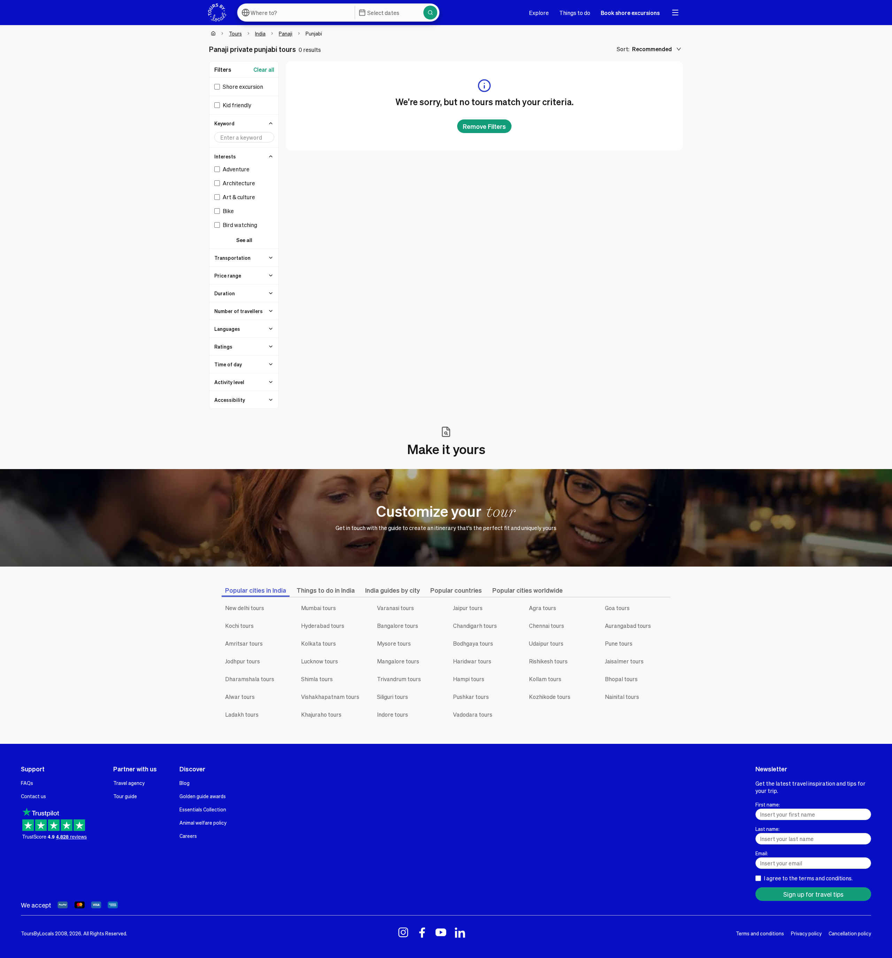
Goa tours (617, 608)
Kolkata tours (318, 643)
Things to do (574, 12)
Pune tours (618, 643)
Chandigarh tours (475, 625)
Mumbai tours (318, 608)
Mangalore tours (398, 661)
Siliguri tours (392, 696)
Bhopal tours (621, 679)
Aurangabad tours (628, 625)
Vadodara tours (472, 714)
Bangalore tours (397, 625)
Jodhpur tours (242, 661)
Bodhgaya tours (473, 643)
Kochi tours (239, 625)
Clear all (263, 69)
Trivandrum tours (399, 679)
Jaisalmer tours (624, 661)
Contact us (33, 796)
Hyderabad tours (322, 625)
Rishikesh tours (548, 661)
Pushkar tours (471, 696)
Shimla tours (317, 679)
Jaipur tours (468, 608)
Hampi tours (468, 679)
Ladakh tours (242, 714)
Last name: (767, 829)
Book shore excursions (630, 12)
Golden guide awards (202, 796)
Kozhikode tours (549, 696)
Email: (761, 853)
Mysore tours (394, 643)
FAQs (27, 783)
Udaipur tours (546, 643)
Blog (184, 783)
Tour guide (125, 796)
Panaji (285, 33)
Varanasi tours (395, 608)
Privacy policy (806, 933)
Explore (539, 12)
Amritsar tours (244, 643)
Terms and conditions (760, 933)
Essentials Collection (202, 809)
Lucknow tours (319, 661)
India (260, 33)
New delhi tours (244, 608)
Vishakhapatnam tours (330, 696)
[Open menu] (675, 12)
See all (244, 239)
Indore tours (392, 714)
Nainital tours (622, 696)
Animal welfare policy (202, 822)
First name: (767, 804)
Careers (188, 836)
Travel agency (129, 783)
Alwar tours (240, 696)
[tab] (256, 590)
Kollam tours (545, 679)
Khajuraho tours (321, 714)
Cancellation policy (850, 933)
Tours (235, 33)
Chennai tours (546, 625)
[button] (244, 123)
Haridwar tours (472, 661)
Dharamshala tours (249, 679)
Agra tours (542, 608)
